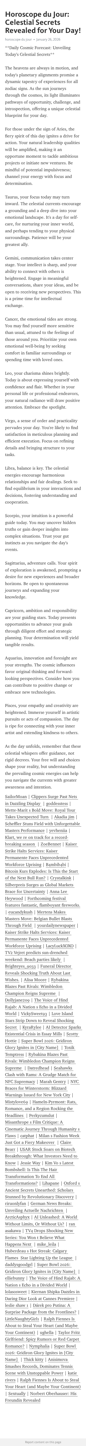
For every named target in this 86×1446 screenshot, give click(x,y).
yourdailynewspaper (56, 925)
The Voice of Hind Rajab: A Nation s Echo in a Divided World (39, 1006)
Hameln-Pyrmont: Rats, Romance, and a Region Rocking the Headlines (41, 1108)
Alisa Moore (35, 979)
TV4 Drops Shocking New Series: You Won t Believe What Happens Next (39, 1237)
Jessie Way (30, 1163)
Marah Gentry (53, 1081)
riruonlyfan (15, 1203)
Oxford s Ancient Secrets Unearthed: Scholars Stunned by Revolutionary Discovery (43, 1190)
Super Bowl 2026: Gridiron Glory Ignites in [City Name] (41, 1352)
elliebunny (15, 1278)
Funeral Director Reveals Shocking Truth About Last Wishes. (38, 973)
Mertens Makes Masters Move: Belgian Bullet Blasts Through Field (39, 918)
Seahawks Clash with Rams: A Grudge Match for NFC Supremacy (41, 1074)
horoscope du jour (18, 39)
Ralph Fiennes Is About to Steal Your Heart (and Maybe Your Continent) (42, 1325)
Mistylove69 (16, 1101)
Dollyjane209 (17, 1000)
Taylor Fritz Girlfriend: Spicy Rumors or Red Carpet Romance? (43, 1339)
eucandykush (20, 912)
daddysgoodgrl (18, 1264)
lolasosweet (16, 1291)
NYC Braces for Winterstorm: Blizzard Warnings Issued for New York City (42, 1088)
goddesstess (57, 803)
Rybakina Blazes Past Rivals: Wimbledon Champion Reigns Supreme (37, 986)
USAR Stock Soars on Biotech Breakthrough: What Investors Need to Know (42, 1156)
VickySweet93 (34, 1013)
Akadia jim (64, 816)
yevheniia (58, 830)
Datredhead (38, 1068)
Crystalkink (60, 878)
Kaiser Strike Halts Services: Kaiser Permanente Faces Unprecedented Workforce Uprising (38, 939)
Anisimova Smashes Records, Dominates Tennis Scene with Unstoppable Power (39, 1366)
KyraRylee (31, 1027)
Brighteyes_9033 (20, 966)
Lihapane (50, 1183)
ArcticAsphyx (17, 1217)
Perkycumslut (41, 1115)
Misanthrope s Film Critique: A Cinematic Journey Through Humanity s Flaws (43, 1128)
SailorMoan (16, 796)
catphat (27, 1135)
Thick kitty (33, 1359)
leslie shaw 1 (16, 1305)
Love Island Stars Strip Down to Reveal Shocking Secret (40, 1020)
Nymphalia (39, 1346)
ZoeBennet (51, 844)
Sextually (17, 1393)
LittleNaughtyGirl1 (22, 1319)
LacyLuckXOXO (60, 945)
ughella (47, 1332)
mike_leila (46, 1244)
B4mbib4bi (56, 864)
